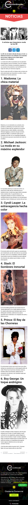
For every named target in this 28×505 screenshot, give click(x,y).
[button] (14, 11)
